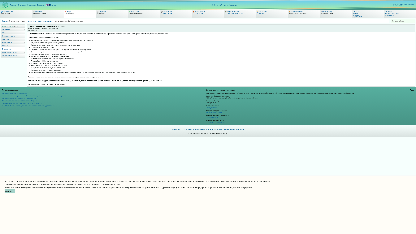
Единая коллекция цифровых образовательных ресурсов (22, 103)
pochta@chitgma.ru (211, 108)
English (53, 5)
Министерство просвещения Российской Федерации (20, 101)
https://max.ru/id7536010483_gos (215, 122)
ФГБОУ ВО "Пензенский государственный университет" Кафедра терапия (28, 106)
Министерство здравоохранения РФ (14, 93)
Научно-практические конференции (39, 21)
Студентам (22, 5)
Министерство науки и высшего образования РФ (19, 98)
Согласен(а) (9, 191)
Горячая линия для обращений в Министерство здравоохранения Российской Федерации (34, 96)
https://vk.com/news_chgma (214, 113)
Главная (13, 5)
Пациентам (31, 5)
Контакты (41, 5)
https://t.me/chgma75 (212, 117)
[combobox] (403, 21)
